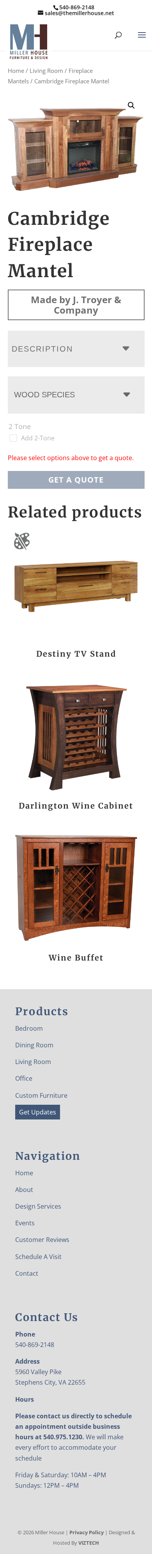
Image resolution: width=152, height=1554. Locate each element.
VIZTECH (88, 1542)
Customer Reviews (42, 1239)
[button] (131, 105)
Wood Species (44, 394)
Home (16, 70)
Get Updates (37, 1112)
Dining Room (34, 1045)
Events (25, 1223)
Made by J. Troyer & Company (76, 304)
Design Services (38, 1206)
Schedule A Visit (38, 1256)
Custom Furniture (41, 1095)
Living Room (46, 70)
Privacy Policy (86, 1532)
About (24, 1189)
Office (23, 1078)
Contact (26, 1273)
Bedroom (29, 1028)
